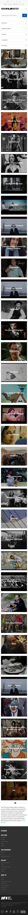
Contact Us (3, 889)
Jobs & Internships (5, 885)
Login (23, 4)
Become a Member (5, 862)
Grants (2, 854)
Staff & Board (4, 883)
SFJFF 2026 (4, 835)
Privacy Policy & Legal (23, 902)
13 (20, 803)
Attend (2, 843)
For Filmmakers (6, 850)
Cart (19, 4)
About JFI (3, 845)
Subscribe (10, 4)
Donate (2, 864)
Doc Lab (3, 852)
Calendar (4, 831)
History (2, 879)
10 (15, 803)
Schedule (3, 839)
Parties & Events (4, 841)
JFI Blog (5, 4)
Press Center (4, 887)
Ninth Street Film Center (6, 881)
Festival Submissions (5, 856)
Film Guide (3, 837)
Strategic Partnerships (6, 866)
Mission (2, 877)
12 (17, 803)
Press (17, 902)
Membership (15, 4)
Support (3, 860)
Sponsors (3, 871)
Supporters (3, 869)
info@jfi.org (4, 906)
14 (22, 803)
